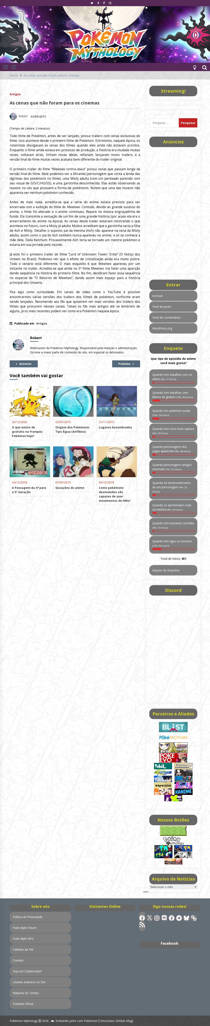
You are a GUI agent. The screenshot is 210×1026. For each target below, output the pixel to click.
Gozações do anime (69, 488)
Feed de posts (161, 307)
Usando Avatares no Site (29, 982)
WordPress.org (162, 328)
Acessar (157, 296)
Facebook (169, 943)
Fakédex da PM (23, 949)
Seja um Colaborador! (27, 971)
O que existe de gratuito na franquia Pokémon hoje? (27, 431)
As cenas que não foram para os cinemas (54, 103)
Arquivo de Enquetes (166, 570)
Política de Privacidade (27, 917)
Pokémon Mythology (24, 1021)
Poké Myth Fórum (25, 928)
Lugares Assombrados (115, 427)
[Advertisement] (173, 209)
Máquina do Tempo (26, 993)
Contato (18, 960)
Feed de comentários (166, 317)
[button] (194, 67)
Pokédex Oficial (23, 1004)
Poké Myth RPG (23, 939)
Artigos (15, 94)
